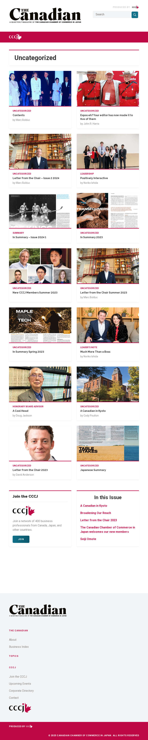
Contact (14, 697)
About (12, 639)
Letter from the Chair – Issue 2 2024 (36, 178)
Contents (19, 115)
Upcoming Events (20, 683)
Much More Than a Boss (95, 351)
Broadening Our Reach (95, 513)
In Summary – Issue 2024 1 (29, 237)
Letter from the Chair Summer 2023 (103, 292)
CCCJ (12, 667)
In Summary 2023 (91, 237)
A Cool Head (20, 410)
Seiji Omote (88, 539)
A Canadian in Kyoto (93, 410)
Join (21, 539)
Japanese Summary (93, 470)
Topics (13, 656)
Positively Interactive (94, 178)
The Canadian (18, 630)
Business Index (19, 646)
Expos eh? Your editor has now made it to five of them (106, 117)
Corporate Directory (21, 690)
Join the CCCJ (18, 676)
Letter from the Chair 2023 (30, 470)
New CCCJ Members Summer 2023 (35, 292)
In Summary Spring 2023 (28, 351)
